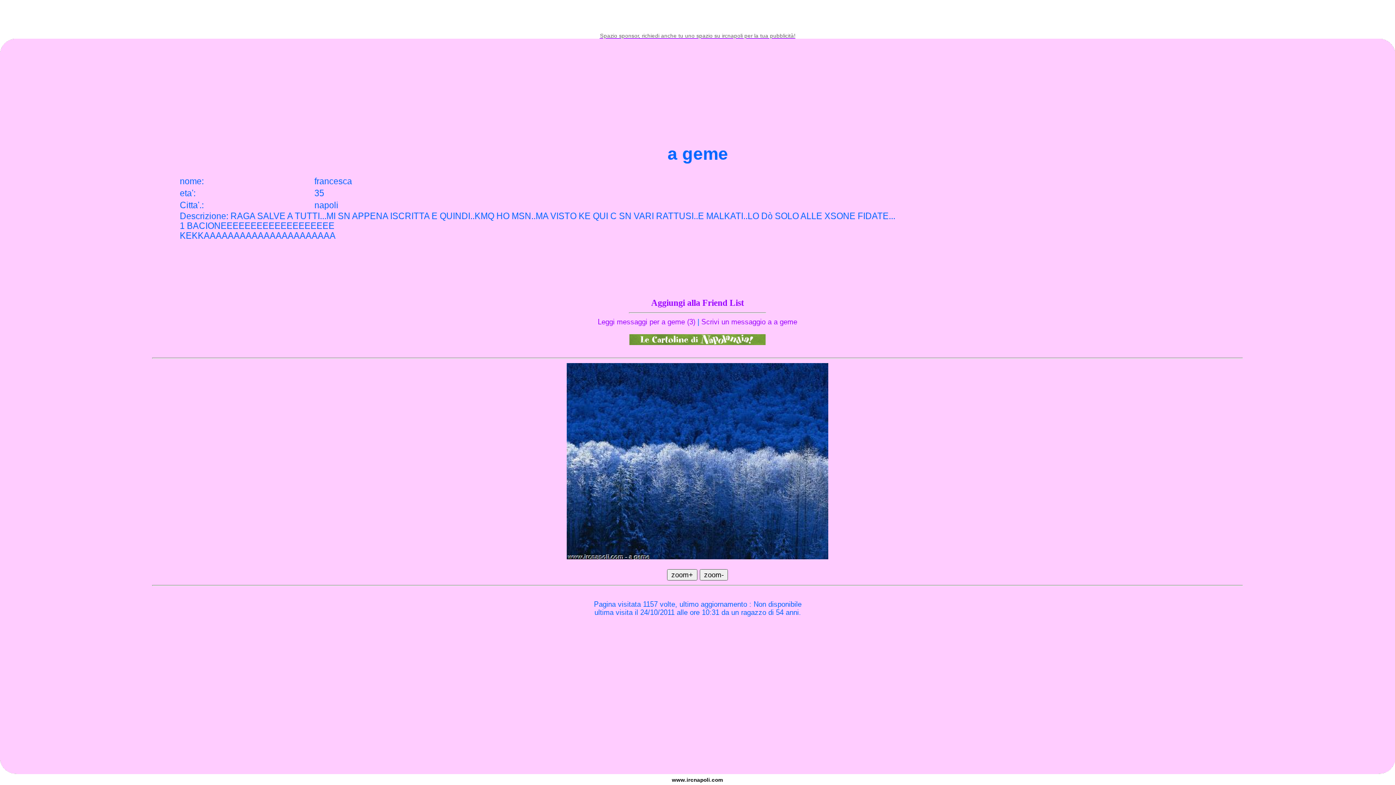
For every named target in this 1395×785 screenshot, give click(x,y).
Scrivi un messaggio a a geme (749, 322)
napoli (702, 780)
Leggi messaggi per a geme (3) (646, 322)
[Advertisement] (697, 16)
